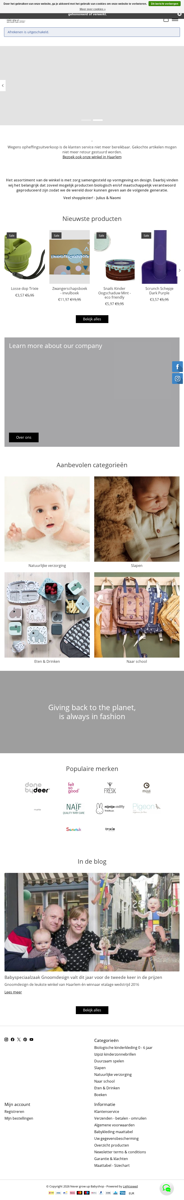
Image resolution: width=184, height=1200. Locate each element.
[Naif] (74, 809)
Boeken (100, 1094)
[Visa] (58, 1193)
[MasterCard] (80, 1193)
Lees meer (13, 992)
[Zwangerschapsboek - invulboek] (69, 257)
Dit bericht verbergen (164, 3)
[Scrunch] (74, 830)
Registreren (14, 1111)
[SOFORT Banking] (72, 1193)
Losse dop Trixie (24, 288)
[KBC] (115, 1193)
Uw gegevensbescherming (116, 1138)
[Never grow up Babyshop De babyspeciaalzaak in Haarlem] (15, 19)
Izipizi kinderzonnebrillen (115, 1054)
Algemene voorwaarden (114, 1125)
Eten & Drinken (47, 661)
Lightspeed (130, 1186)
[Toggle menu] (175, 19)
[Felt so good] (74, 788)
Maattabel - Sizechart (112, 1165)
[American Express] (123, 1193)
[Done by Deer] (37, 788)
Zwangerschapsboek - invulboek (69, 290)
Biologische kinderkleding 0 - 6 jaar (123, 1047)
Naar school (137, 661)
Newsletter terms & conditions (120, 1151)
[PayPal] (101, 1193)
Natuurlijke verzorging (47, 565)
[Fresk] (110, 788)
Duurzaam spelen (109, 1061)
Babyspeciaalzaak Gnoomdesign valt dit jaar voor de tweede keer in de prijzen (83, 977)
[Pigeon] (146, 809)
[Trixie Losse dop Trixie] (24, 257)
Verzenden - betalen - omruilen (120, 1118)
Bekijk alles (92, 319)
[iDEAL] (51, 1193)
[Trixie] (110, 830)
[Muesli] (146, 788)
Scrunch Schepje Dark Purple (159, 290)
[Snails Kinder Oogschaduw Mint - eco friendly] (114, 257)
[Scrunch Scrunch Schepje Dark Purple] (159, 257)
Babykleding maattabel (113, 1131)
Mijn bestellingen (18, 1118)
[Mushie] (37, 809)
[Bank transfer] (108, 1193)
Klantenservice (106, 1111)
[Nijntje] (110, 809)
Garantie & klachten (111, 1158)
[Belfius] (94, 1193)
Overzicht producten (111, 1145)
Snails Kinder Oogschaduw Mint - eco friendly (114, 292)
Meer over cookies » (93, 9)
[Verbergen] (179, 13)
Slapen (136, 565)
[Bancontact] (65, 1193)
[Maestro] (87, 1193)
